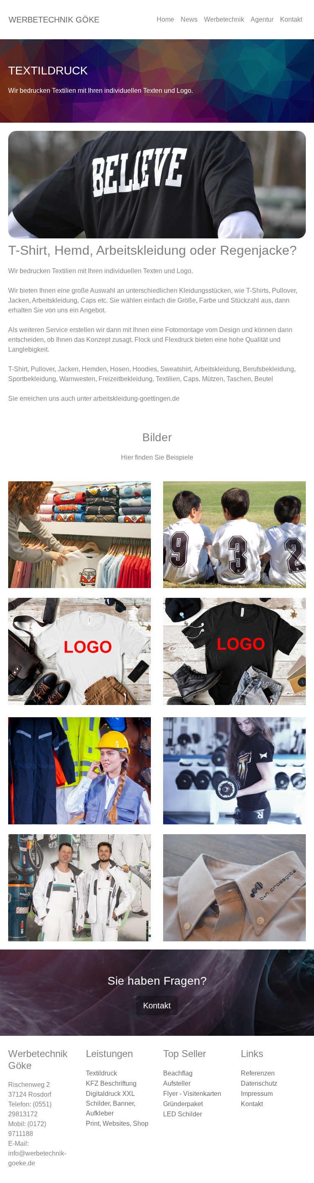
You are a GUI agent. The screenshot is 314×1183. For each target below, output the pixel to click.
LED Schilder (182, 1114)
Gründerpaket (183, 1103)
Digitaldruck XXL (110, 1093)
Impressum (257, 1093)
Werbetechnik (224, 19)
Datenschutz (259, 1083)
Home (165, 19)
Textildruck (101, 1073)
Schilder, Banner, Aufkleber (110, 1108)
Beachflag (178, 1073)
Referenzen (258, 1073)
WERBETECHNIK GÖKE (54, 19)
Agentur (262, 19)
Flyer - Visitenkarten (192, 1093)
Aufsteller (177, 1083)
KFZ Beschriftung (111, 1083)
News (189, 19)
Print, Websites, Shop (117, 1123)
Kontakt (291, 19)
